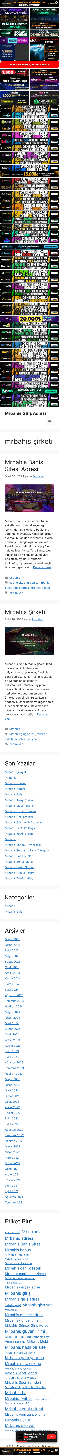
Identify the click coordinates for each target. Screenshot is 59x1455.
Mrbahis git (11, 1309)
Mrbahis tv (15, 1392)
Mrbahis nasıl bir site (25, 1347)
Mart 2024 (12, 1023)
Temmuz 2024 (14, 1001)
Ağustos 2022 (14, 1129)
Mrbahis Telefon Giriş (19, 878)
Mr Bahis (10, 777)
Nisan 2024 (12, 1017)
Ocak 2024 (12, 1034)
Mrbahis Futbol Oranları (20, 811)
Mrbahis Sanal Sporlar (21, 1373)
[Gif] (29, 174)
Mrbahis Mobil (38, 1341)
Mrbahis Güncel (15, 783)
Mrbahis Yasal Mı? (17, 1403)
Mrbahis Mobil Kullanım (20, 805)
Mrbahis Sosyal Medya (20, 1377)
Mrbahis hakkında (18, 1337)
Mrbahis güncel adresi (24, 1315)
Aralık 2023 (12, 1040)
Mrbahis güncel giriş (21, 1320)
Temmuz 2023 (14, 1068)
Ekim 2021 (11, 1185)
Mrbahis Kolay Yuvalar (19, 800)
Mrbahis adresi (19, 1238)
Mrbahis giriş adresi (22, 734)
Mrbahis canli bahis (16, 1259)
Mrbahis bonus (18, 1250)
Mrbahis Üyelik (17, 1420)
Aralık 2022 (12, 1107)
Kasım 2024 (13, 978)
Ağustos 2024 (14, 995)
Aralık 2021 (12, 1174)
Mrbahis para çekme (23, 1363)
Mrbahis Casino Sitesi (14, 1283)
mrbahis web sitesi (41, 1399)
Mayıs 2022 (12, 1146)
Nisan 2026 (12, 944)
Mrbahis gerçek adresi (23, 1287)
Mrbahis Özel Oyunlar (19, 817)
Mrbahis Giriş (13, 794)
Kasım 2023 (13, 1045)
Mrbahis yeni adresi (24, 1408)
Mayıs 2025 (12, 956)
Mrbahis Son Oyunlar (18, 856)
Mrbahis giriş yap (38, 1305)
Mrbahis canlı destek (23, 1268)
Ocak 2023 (12, 1101)
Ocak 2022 (12, 1169)
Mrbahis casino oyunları (20, 1278)
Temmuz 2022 (14, 1135)
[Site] (29, 108)
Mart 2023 (12, 1090)
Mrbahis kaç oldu (15, 1341)
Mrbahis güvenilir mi (25, 1331)
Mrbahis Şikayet (15, 772)
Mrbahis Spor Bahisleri (23, 1382)
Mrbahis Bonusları (17, 1255)
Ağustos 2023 (14, 1062)
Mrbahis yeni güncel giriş (25, 1414)
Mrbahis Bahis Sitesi (23, 1244)
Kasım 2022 (12, 1113)
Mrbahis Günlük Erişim (19, 873)
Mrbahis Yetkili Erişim (19, 833)
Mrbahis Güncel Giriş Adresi (27, 1325)
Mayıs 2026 (12, 939)
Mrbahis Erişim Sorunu (19, 867)
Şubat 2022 (12, 1163)
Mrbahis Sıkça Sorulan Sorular (25, 1387)
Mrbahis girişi (13, 1305)
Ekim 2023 (12, 1051)
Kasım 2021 (12, 1180)
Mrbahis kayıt (41, 1337)
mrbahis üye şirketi (26, 739)
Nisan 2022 (12, 1152)
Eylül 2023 (12, 1057)
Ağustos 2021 (14, 1197)
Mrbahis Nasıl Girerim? (20, 1352)
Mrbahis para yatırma (24, 1357)
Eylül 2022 (12, 1124)
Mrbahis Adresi (15, 789)
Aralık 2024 (12, 973)
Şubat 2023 (12, 1096)
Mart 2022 (12, 1157)
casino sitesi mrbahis (23, 582)
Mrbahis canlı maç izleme (25, 1274)
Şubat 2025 (12, 961)
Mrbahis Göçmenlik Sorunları (24, 822)
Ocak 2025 (12, 967)
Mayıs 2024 (12, 1012)
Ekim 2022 (12, 1118)
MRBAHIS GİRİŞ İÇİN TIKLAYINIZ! (29, 64)
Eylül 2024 (12, 989)
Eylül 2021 (11, 1191)
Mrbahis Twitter (18, 1398)
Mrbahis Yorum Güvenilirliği (23, 845)
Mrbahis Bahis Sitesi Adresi (24, 465)
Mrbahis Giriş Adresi (25, 413)
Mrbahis (14, 577)
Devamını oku (42, 567)
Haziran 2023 (14, 1073)
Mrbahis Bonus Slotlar (19, 861)
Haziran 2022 (14, 1141)
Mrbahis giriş (18, 1293)
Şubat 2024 (12, 1029)
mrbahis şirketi (40, 587)
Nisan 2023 (12, 1085)
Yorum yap (16, 592)
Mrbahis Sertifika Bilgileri (21, 828)
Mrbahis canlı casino (18, 1263)
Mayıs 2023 (12, 1079)
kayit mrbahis (12, 1232)
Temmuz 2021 (14, 1202)
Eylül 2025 (12, 950)
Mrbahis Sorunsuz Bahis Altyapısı (27, 850)
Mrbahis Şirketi (25, 611)
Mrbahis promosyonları (18, 1368)
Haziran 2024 (14, 1006)
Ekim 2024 (12, 984)
